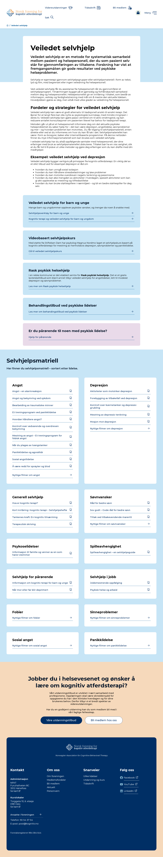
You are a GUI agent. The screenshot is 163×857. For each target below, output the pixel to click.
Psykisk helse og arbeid (103, 590)
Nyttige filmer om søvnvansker (108, 524)
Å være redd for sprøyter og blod (31, 466)
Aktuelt (51, 787)
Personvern (53, 791)
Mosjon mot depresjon (103, 421)
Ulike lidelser (90, 776)
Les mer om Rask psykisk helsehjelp (50, 286)
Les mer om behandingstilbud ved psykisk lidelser (58, 311)
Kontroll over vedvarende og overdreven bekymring (35, 427)
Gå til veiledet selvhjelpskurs (45, 251)
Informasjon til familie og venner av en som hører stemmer (37, 553)
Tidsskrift (88, 783)
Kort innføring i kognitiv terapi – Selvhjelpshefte (39, 510)
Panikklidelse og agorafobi (27, 452)
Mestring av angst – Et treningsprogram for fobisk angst (37, 437)
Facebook (129, 777)
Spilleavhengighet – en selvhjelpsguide (112, 552)
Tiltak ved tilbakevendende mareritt (111, 517)
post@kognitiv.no (29, 823)
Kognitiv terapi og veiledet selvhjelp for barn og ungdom (61, 219)
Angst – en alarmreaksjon (27, 391)
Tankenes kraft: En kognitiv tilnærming (35, 517)
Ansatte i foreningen (22, 814)
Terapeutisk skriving (24, 524)
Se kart (14, 791)
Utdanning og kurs (94, 780)
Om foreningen (55, 776)
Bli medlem (53, 783)
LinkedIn (129, 791)
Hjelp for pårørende (40, 337)
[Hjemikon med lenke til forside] (7, 25)
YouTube (129, 784)
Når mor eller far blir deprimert (30, 590)
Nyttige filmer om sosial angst (29, 645)
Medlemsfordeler (56, 780)
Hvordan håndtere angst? (27, 419)
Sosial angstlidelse (23, 459)
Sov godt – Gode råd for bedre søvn (110, 510)
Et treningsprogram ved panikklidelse (34, 412)
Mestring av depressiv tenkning (108, 414)
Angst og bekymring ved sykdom (31, 398)
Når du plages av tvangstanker (29, 445)
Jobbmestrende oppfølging (106, 583)
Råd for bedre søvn (101, 503)
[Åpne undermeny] (150, 13)
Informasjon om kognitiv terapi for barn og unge (40, 583)
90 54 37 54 (26, 820)
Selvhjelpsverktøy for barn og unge (49, 213)
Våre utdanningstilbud (61, 720)
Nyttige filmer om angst (26, 475)
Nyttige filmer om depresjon (106, 428)
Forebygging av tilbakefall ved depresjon (113, 398)
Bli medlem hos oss (104, 720)
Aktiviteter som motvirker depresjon (111, 391)
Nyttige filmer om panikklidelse (108, 645)
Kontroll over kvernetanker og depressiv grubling (113, 406)
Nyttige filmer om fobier (26, 617)
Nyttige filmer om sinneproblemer (110, 617)
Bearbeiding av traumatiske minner (32, 405)
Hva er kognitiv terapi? (25, 503)
